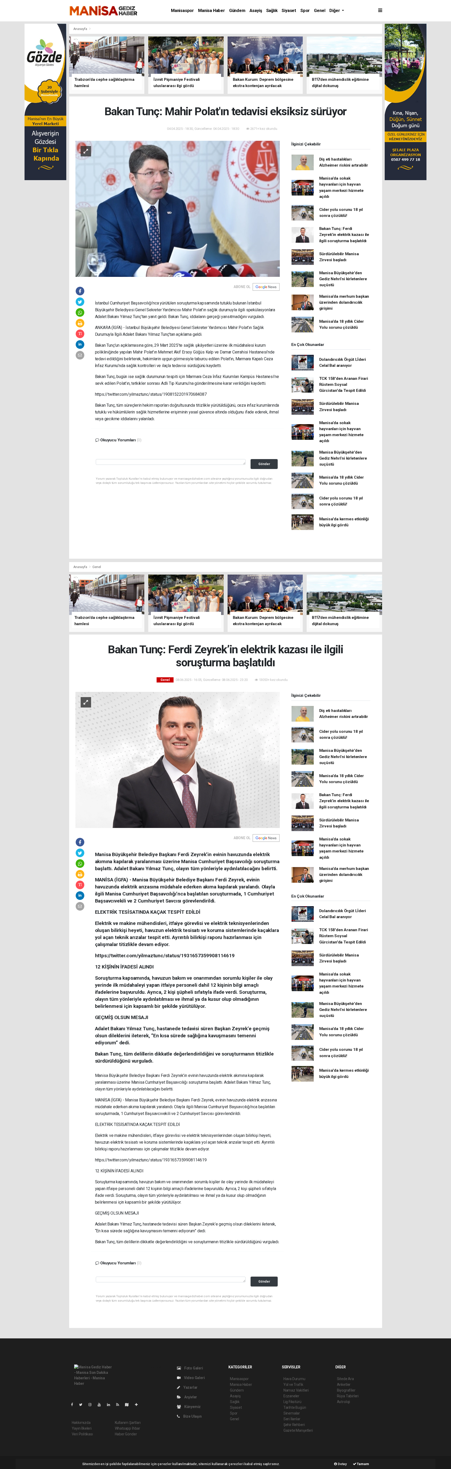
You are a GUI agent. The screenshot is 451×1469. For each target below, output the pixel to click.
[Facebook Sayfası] (74, 1405)
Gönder (264, 464)
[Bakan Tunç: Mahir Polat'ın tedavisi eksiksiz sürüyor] (177, 208)
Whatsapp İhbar (127, 1428)
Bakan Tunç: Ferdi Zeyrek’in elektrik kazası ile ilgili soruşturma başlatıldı (344, 234)
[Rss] (119, 1405)
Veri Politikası (82, 1434)
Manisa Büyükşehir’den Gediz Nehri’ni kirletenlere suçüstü (343, 279)
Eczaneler (291, 1396)
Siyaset (289, 10)
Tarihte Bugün (294, 1407)
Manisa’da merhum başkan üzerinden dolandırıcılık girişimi (344, 302)
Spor (305, 10)
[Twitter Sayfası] (83, 1405)
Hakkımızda (81, 1423)
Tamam (362, 1464)
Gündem (237, 10)
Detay (342, 1464)
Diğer (335, 10)
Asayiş (256, 10)
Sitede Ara (345, 1379)
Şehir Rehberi (294, 1425)
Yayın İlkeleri (82, 1428)
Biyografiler (346, 1390)
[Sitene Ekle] (138, 1405)
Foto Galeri (193, 1368)
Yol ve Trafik (293, 1384)
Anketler (344, 1384)
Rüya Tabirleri (348, 1396)
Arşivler (190, 1397)
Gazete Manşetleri (298, 1430)
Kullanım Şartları (128, 1423)
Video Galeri (194, 1378)
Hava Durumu (294, 1379)
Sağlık (272, 10)
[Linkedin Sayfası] (110, 1405)
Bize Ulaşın (192, 1416)
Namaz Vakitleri (296, 1390)
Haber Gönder (126, 1434)
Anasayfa (80, 29)
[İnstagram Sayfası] (92, 1405)
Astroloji (343, 1402)
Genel (319, 10)
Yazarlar (190, 1387)
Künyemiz (192, 1407)
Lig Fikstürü (292, 1402)
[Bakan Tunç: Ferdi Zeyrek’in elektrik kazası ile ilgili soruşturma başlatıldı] (177, 760)
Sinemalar (291, 1413)
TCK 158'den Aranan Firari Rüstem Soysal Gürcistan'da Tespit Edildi (343, 384)
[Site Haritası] (129, 1405)
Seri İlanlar (291, 1419)
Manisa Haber (211, 10)
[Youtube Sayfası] (101, 1405)
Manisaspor (182, 10)
